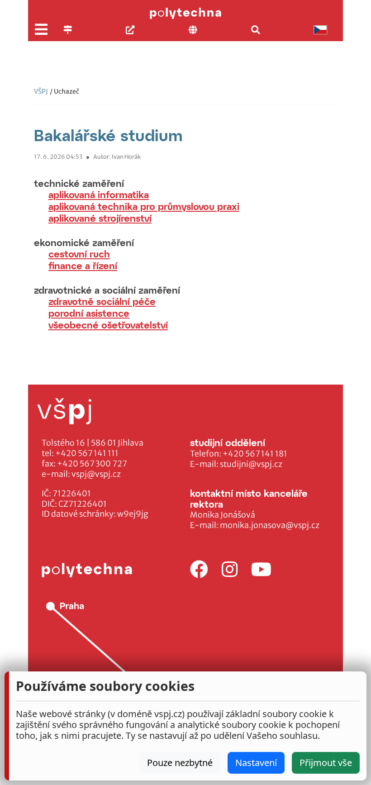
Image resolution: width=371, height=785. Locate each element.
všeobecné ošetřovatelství (108, 324)
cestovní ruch (79, 253)
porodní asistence (88, 313)
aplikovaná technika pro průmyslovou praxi (143, 206)
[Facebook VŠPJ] (199, 570)
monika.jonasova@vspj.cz (269, 525)
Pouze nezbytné (180, 762)
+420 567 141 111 (87, 453)
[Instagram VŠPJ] (230, 570)
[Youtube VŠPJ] (261, 570)
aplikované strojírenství (100, 218)
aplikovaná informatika (98, 194)
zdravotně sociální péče (102, 301)
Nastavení (256, 762)
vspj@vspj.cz (96, 474)
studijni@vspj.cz (251, 464)
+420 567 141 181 (255, 454)
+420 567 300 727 (92, 464)
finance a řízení (82, 265)
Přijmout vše (326, 762)
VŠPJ (41, 91)
